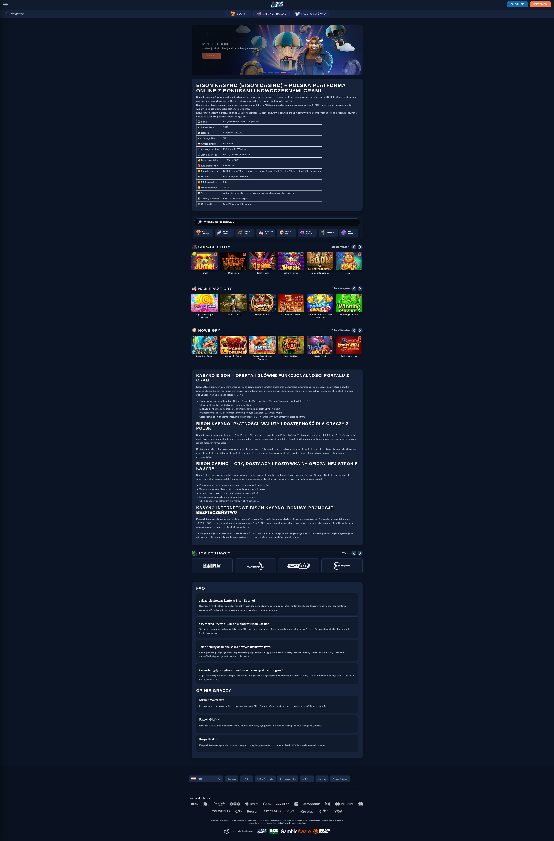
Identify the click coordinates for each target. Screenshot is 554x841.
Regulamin (232, 779)
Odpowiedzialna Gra (288, 779)
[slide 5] (290, 72)
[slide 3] (277, 72)
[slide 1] (264, 72)
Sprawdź (211, 56)
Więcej (346, 553)
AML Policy (307, 779)
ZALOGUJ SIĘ (517, 4)
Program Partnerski (340, 779)
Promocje (322, 779)
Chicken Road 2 (274, 13)
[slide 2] (270, 72)
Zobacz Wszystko (341, 247)
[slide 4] (283, 72)
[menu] (6, 4)
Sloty (241, 13)
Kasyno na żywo (313, 13)
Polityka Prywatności (265, 779)
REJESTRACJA (540, 4)
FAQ (246, 779)
